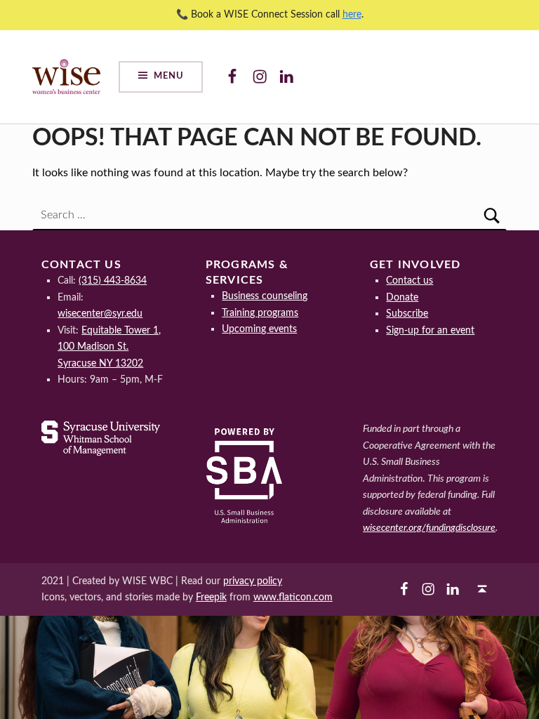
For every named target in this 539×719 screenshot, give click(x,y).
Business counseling (264, 296)
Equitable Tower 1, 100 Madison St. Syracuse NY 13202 (109, 347)
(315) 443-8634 (113, 280)
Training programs (260, 313)
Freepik (211, 597)
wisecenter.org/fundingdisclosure (429, 527)
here (351, 15)
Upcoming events (259, 329)
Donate (402, 297)
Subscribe (407, 313)
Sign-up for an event (430, 330)
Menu (168, 76)
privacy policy (252, 581)
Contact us (409, 280)
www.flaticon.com (293, 597)
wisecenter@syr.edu (100, 313)
